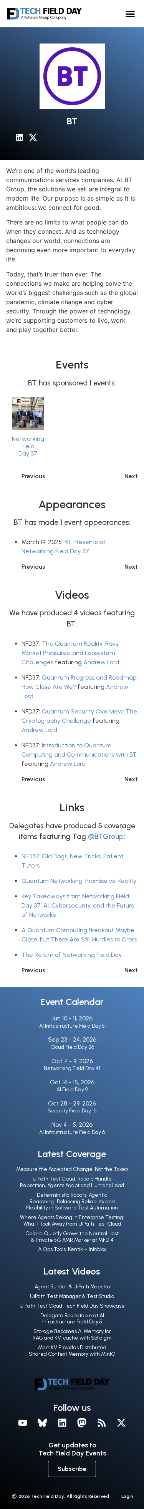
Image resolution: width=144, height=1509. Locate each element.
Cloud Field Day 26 (72, 1047)
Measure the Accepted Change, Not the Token (72, 1169)
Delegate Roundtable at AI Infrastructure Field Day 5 (72, 1318)
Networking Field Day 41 (72, 1068)
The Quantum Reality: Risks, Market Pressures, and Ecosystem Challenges (70, 653)
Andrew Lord (101, 662)
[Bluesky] (42, 1422)
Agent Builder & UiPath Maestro (72, 1286)
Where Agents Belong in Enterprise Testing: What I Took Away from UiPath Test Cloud (72, 1220)
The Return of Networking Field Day (72, 954)
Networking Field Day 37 (28, 446)
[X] (121, 1422)
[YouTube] (22, 1422)
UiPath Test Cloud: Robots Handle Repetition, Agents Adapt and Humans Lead (72, 1182)
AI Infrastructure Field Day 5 (72, 1026)
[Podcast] (101, 1422)
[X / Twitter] (35, 139)
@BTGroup (106, 836)
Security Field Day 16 (72, 1110)
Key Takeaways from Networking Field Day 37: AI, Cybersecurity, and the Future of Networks (78, 905)
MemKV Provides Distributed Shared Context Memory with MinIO (72, 1350)
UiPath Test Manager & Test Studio (72, 1296)
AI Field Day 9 (72, 1089)
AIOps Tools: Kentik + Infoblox (72, 1249)
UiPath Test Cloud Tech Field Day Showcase (72, 1306)
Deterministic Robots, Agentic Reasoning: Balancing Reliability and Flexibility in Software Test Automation (72, 1201)
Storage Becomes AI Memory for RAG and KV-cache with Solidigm (72, 1334)
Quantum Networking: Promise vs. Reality (79, 880)
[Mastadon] (82, 1422)
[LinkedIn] (22, 139)
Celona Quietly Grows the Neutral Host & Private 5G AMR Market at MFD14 (72, 1236)
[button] (130, 13)
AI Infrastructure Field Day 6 (72, 1132)
